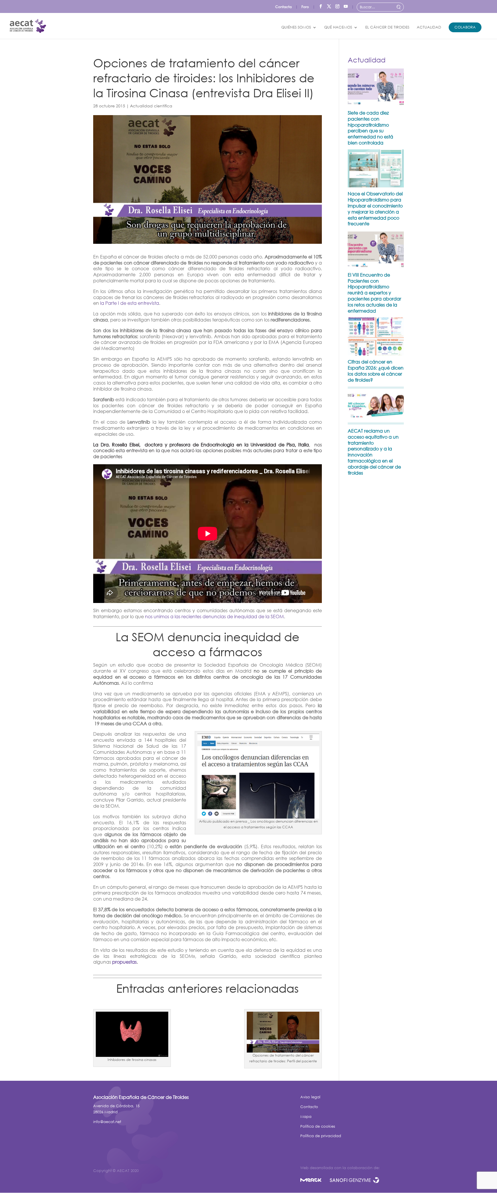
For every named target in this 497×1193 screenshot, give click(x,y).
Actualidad (429, 27)
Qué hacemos (338, 27)
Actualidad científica (151, 106)
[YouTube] (346, 5)
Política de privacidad (320, 1135)
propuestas (124, 962)
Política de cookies (317, 1126)
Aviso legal (310, 1097)
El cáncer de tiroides (387, 27)
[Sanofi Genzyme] (354, 1181)
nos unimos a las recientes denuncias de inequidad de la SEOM (214, 616)
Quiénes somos (296, 27)
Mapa (305, 1116)
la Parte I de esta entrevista (129, 303)
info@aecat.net (107, 1121)
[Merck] (315, 1181)
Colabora (465, 27)
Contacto (309, 1106)
